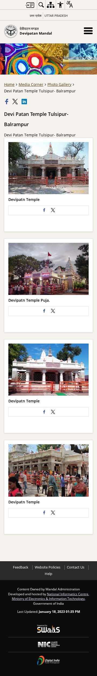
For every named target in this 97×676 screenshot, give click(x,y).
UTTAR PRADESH (56, 16)
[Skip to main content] (30, 5)
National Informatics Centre (67, 594)
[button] (88, 30)
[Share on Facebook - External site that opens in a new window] (44, 210)
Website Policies (47, 567)
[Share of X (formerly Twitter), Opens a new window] (15, 101)
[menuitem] (41, 4)
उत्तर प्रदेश (35, 16)
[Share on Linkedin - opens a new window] (25, 101)
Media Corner (31, 84)
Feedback (20, 567)
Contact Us (75, 567)
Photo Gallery (59, 84)
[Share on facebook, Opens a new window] (7, 101)
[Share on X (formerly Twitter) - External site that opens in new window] (53, 210)
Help (48, 573)
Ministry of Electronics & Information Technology (48, 598)
